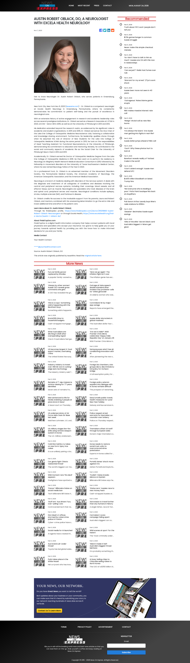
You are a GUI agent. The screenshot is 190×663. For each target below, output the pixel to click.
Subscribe (126, 652)
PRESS (96, 5)
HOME (71, 5)
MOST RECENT (84, 5)
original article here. (93, 255)
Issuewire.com (72, 106)
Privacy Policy (84, 627)
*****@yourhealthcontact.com (47, 247)
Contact (126, 627)
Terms (64, 627)
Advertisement (105, 627)
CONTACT (107, 5)
